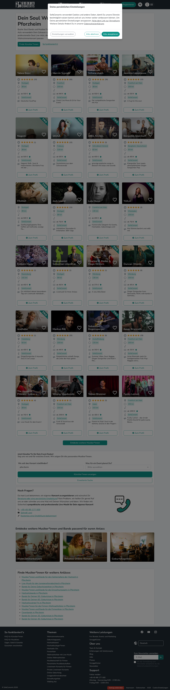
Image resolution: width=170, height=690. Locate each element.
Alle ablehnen (92, 34)
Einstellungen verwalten (63, 34)
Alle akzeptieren (110, 34)
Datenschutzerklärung (94, 23)
